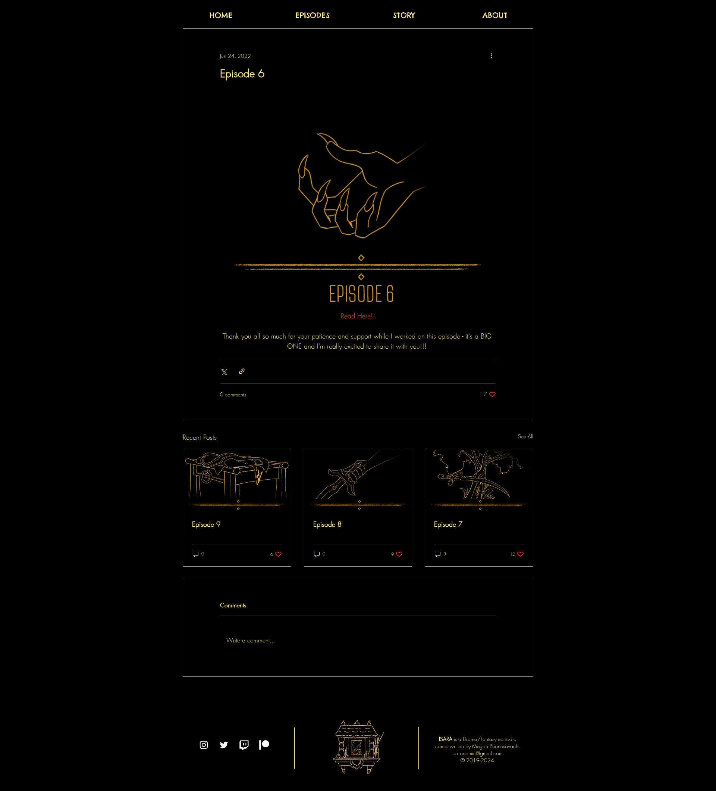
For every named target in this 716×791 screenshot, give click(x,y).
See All (525, 436)
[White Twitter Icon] (224, 744)
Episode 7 (448, 524)
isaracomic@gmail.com (477, 753)
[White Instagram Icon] (203, 744)
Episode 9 (206, 524)
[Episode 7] (479, 480)
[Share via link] (241, 371)
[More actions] (491, 55)
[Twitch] (244, 744)
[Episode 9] (237, 480)
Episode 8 (327, 524)
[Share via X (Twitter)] (223, 371)
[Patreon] (264, 744)
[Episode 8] (358, 480)
